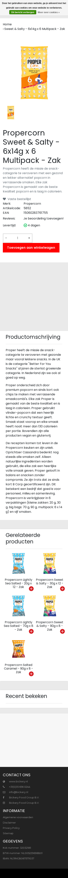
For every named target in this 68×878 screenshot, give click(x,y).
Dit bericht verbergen (22, 12)
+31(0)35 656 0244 (19, 786)
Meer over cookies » (49, 12)
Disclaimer (9, 822)
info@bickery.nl (18, 792)
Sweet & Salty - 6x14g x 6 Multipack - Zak (34, 29)
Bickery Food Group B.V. (23, 797)
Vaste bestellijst (19, 199)
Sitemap (8, 833)
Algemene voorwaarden (18, 817)
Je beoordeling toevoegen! (43, 218)
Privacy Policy (11, 827)
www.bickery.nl (18, 781)
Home (7, 24)
